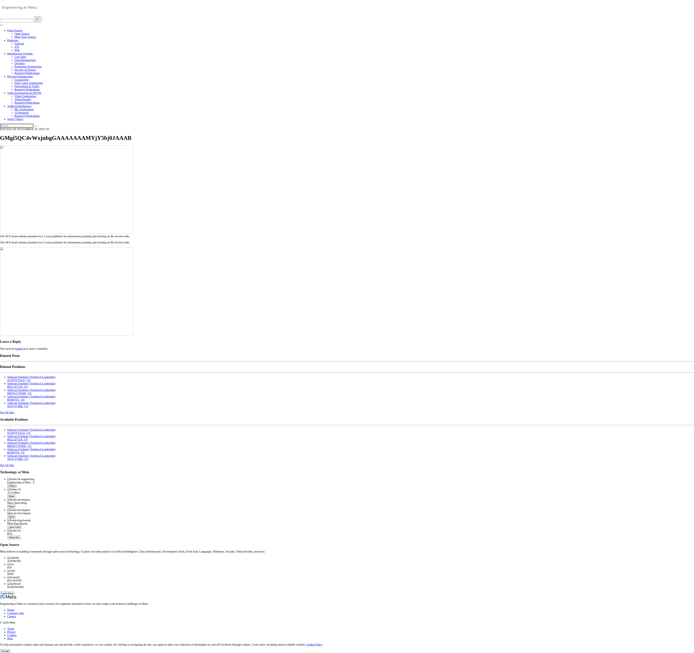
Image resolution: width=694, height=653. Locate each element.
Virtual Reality (22, 99)
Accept (5, 651)
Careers (11, 616)
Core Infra (20, 56)
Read (11, 496)
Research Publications (27, 73)
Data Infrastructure (25, 60)
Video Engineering (25, 96)
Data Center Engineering (28, 83)
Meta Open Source (25, 36)
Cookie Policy (314, 644)
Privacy (11, 631)
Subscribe (14, 537)
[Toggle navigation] (37, 19)
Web (17, 50)
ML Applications (24, 109)
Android (19, 43)
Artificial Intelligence (19, 106)
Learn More (7, 593)
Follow (12, 486)
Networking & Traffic (26, 86)
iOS (16, 46)
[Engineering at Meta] (19, 9)
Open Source (15, 30)
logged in (20, 348)
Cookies (12, 635)
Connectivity (21, 79)
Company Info (15, 613)
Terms (10, 628)
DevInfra (19, 63)
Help (10, 638)
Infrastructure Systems (20, 53)
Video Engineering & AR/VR (24, 92)
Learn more (14, 527)
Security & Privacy (25, 69)
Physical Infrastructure (20, 76)
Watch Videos (15, 119)
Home (10, 609)
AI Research (21, 112)
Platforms (13, 40)
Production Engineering (28, 66)
